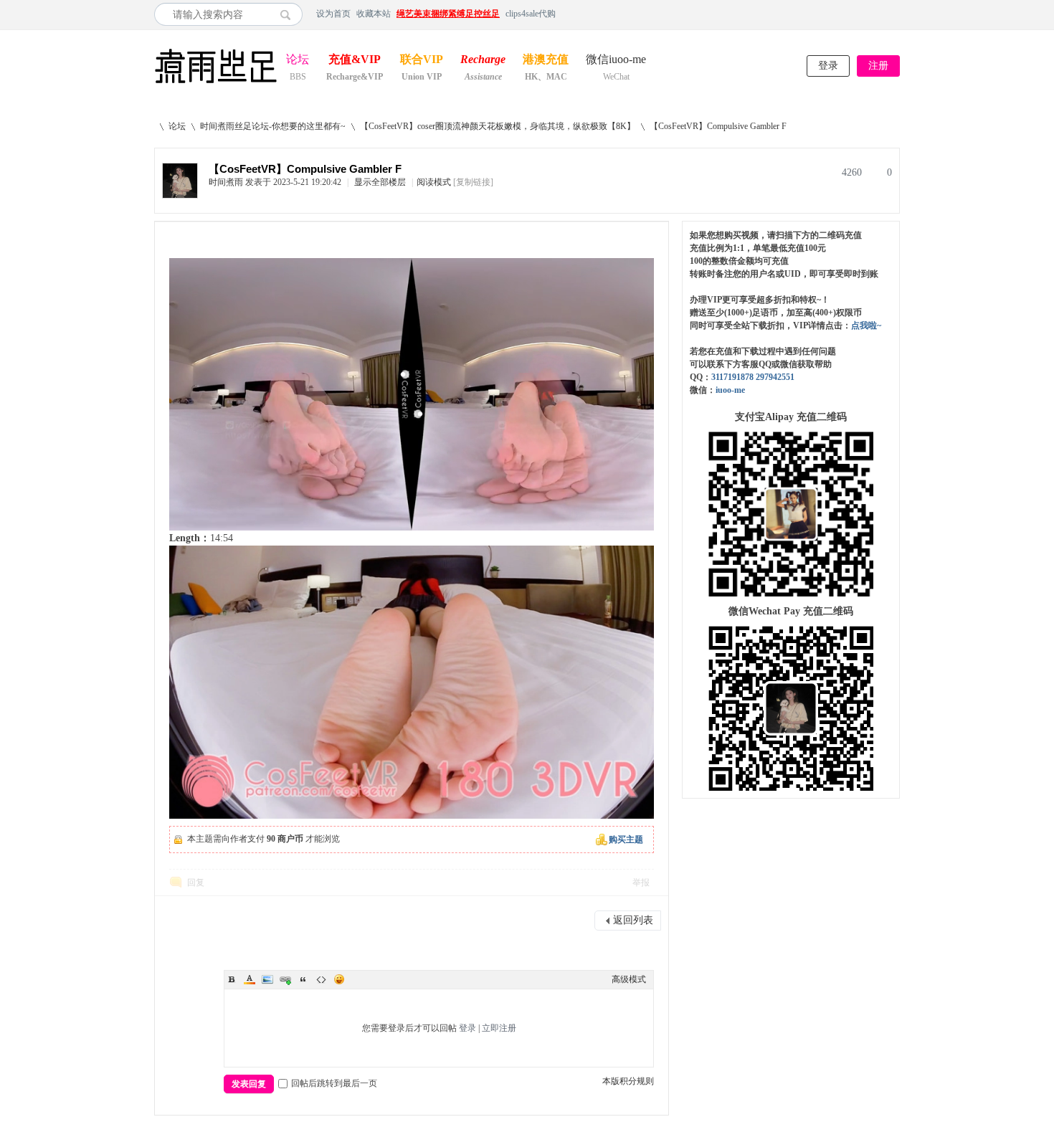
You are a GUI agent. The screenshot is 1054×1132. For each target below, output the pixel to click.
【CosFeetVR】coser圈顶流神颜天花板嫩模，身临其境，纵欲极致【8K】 (497, 126)
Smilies (339, 979)
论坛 (297, 60)
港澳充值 (546, 60)
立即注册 (499, 1028)
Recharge (482, 60)
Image (267, 979)
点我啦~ (866, 325)
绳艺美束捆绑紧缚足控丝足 (448, 14)
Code (321, 979)
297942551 (775, 377)
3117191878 (732, 377)
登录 (828, 65)
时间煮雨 (226, 182)
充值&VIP (354, 60)
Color (249, 979)
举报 (641, 882)
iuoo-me (730, 390)
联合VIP (421, 60)
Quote (303, 979)
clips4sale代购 (530, 14)
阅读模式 (434, 182)
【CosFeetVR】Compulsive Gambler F (718, 126)
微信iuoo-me (616, 60)
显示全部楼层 (380, 182)
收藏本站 (373, 14)
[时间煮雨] (180, 195)
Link (285, 979)
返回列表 (633, 920)
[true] (289, 14)
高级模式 (629, 979)
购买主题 (626, 839)
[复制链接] (473, 182)
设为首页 (333, 14)
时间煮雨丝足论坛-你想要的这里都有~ (273, 126)
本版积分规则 (628, 1081)
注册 (878, 65)
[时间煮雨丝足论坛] (215, 85)
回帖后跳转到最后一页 (334, 1083)
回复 (195, 882)
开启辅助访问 (896, 13)
